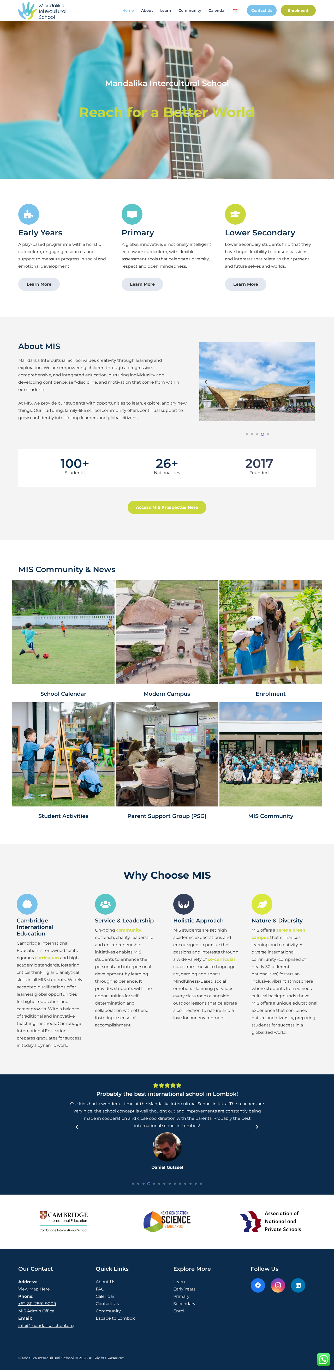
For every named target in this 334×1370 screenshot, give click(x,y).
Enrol (178, 1366)
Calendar (105, 1351)
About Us (105, 1337)
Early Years (40, 232)
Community (108, 1366)
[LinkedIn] (298, 1341)
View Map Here (34, 1344)
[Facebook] (258, 1341)
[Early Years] (28, 214)
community (128, 930)
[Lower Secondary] (235, 214)
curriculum (47, 958)
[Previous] (206, 381)
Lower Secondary (260, 232)
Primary (138, 232)
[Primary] (132, 214)
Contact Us (107, 1359)
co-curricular (221, 959)
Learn (179, 1337)
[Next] (308, 381)
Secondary (184, 1359)
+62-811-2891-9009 (37, 1359)
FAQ (100, 1344)
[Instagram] (278, 1341)
